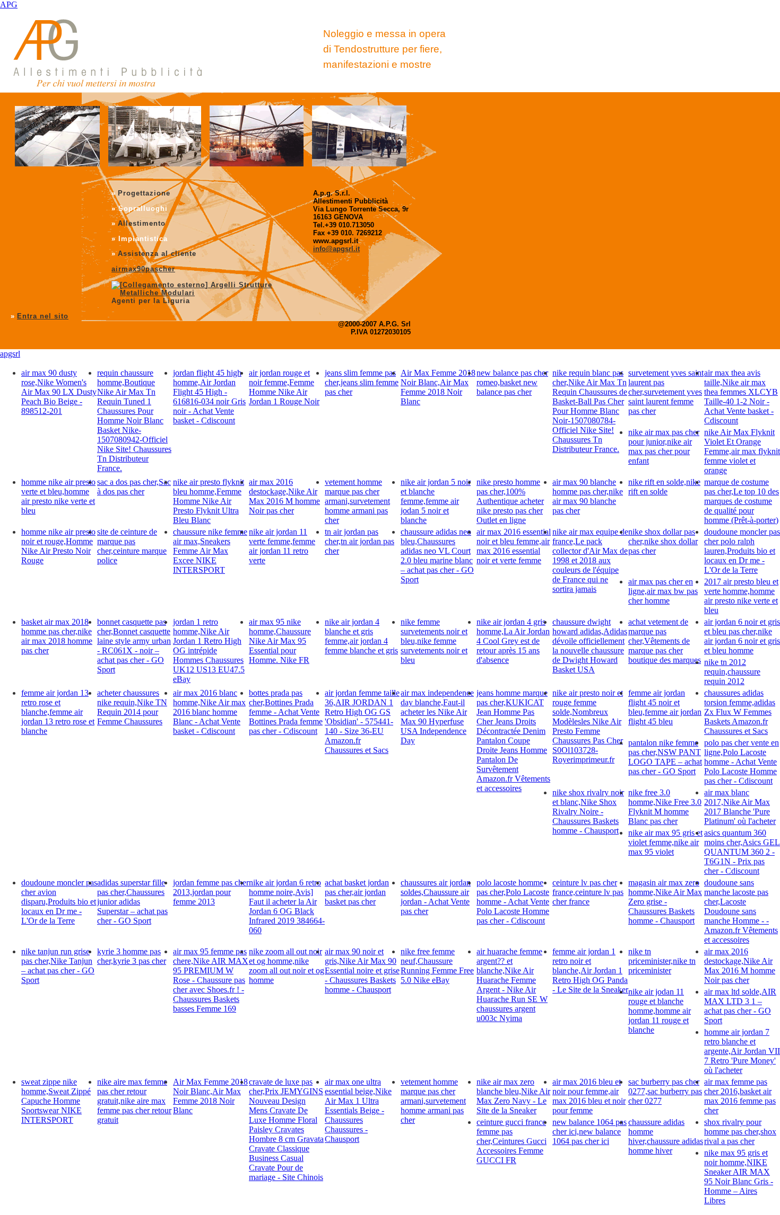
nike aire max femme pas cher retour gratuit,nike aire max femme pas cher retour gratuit (134, 1100)
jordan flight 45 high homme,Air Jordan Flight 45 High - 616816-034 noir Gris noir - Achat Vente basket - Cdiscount (209, 396)
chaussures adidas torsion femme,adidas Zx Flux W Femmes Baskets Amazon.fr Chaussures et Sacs (739, 711)
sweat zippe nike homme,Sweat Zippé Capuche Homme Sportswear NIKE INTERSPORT (56, 1100)
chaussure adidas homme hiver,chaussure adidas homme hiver (665, 1136)
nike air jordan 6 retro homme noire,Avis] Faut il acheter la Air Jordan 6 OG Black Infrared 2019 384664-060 (287, 906)
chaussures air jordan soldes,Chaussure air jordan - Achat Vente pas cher (436, 897)
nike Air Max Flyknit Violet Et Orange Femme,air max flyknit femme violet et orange (742, 451)
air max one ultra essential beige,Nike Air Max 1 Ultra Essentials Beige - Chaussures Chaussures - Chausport (358, 1110)
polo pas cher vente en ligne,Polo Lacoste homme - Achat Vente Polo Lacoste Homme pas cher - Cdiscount (741, 761)
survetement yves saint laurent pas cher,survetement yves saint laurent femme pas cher (666, 391)
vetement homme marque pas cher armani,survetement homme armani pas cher (357, 501)
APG (9, 4)
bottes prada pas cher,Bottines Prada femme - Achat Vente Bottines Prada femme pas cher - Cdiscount (286, 711)
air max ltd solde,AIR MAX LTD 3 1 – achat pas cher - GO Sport (740, 1006)
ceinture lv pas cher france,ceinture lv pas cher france (587, 892)
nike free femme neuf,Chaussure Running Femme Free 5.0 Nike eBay (437, 966)
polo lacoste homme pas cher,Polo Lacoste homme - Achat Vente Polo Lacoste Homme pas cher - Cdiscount (512, 901)
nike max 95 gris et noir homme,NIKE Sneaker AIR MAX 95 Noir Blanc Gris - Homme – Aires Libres (738, 1176)
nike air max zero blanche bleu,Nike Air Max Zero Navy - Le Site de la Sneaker (513, 1096)
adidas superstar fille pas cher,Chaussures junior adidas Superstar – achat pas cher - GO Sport (132, 901)
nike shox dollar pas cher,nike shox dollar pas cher (663, 541)
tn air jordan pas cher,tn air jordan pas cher (359, 541)
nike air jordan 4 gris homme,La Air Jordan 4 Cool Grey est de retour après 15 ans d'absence (513, 640)
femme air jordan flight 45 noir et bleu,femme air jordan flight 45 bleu (664, 707)
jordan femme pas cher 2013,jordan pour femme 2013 (211, 892)
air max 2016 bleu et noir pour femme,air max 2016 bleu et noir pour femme (589, 1096)
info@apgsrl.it (336, 249)
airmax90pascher (143, 269)
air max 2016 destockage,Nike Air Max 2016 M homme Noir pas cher (284, 496)
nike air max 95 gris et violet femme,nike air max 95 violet (665, 842)
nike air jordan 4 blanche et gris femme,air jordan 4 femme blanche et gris (361, 636)
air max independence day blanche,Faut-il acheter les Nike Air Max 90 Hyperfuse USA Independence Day (437, 716)
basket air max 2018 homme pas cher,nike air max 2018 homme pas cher (56, 636)
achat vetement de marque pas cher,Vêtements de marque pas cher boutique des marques (664, 640)
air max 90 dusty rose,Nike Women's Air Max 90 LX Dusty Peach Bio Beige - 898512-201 (59, 391)
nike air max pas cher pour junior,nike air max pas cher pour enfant (663, 446)
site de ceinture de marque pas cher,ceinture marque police (132, 546)
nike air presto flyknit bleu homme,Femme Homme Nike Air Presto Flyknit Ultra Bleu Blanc (208, 501)
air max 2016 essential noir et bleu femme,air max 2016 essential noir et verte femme (513, 546)
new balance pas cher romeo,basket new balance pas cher (512, 382)
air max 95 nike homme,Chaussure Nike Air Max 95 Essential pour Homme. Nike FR (280, 640)
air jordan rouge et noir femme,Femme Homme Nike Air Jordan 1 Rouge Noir (284, 387)
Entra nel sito (42, 316)
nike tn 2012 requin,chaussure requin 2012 (732, 672)
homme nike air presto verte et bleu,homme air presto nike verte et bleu (58, 496)
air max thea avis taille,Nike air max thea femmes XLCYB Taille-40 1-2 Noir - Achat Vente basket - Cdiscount (741, 396)
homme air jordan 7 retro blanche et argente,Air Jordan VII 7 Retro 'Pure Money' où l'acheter (742, 1051)
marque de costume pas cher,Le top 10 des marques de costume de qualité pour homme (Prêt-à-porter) (741, 501)
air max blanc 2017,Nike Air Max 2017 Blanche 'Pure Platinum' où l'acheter (740, 807)
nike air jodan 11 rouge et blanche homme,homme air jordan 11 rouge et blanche (659, 1010)
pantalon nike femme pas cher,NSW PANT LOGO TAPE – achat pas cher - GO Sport (665, 757)
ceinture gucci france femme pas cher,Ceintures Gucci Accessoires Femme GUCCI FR (511, 1141)
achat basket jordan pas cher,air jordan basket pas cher (357, 892)
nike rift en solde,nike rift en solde (664, 486)
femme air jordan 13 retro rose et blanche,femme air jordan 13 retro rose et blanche (57, 711)
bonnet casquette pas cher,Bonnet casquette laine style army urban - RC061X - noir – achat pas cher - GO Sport (134, 645)
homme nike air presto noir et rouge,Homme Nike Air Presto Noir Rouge (58, 546)
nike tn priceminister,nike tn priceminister (662, 961)
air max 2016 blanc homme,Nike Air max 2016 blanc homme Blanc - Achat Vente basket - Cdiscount (209, 711)
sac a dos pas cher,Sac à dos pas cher (134, 486)
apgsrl (10, 353)
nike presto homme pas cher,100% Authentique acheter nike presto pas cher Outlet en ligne (510, 501)
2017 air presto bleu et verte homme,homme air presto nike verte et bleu (741, 596)
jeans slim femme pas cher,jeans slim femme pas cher (361, 382)
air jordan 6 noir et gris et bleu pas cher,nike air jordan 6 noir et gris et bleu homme (742, 636)
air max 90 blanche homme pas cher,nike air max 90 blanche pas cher (587, 496)
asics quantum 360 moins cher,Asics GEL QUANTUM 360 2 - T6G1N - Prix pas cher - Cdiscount (742, 851)
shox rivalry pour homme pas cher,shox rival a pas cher (740, 1132)
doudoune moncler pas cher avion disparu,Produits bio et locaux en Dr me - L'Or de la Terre (59, 901)
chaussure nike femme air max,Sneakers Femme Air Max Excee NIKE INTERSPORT (210, 550)
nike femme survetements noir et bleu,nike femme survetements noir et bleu (434, 640)
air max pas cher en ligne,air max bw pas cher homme (663, 591)
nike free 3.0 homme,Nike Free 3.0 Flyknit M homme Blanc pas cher (664, 807)
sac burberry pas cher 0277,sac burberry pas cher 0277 (665, 1091)
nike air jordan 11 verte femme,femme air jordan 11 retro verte (282, 546)
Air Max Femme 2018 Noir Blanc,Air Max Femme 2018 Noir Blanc (438, 387)
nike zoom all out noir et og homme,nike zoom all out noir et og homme (286, 966)
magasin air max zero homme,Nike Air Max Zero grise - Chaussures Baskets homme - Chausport (665, 901)
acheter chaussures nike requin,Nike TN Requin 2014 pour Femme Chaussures (132, 707)
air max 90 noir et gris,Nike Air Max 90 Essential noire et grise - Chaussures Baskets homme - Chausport (362, 970)
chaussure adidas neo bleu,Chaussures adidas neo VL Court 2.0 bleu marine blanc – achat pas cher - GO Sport (437, 555)
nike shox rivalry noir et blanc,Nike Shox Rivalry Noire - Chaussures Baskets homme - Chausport (588, 811)
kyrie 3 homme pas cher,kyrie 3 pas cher (131, 956)
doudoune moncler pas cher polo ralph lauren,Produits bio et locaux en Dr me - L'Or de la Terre (742, 550)
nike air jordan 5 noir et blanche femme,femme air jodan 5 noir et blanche (436, 501)
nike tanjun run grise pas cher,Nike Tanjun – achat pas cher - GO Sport (57, 966)
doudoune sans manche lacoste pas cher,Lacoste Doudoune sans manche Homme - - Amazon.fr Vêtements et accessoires (741, 911)
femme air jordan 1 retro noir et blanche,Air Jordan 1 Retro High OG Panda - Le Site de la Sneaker (590, 970)
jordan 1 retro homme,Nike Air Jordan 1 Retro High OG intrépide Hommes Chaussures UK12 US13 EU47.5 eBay (209, 650)
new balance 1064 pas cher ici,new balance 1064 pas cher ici (589, 1132)
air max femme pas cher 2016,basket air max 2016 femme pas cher (740, 1096)
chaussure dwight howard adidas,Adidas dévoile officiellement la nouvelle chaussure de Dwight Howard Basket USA (589, 645)
